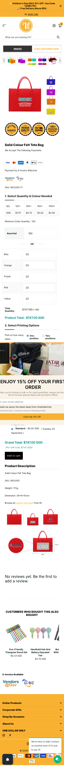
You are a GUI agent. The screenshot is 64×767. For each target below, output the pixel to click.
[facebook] (10, 735)
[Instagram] (3, 735)
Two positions (50, 337)
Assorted (12, 233)
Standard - (27, 428)
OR (32, 244)
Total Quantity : (10, 309)
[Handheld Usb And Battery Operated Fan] (40, 634)
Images (18, 49)
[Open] (7, 759)
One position (34, 337)
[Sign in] (54, 25)
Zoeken (58, 37)
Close (60, 6)
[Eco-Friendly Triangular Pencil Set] (16, 634)
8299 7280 (33, 14)
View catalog (4, 25)
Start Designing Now (46, 49)
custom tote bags (25, 503)
